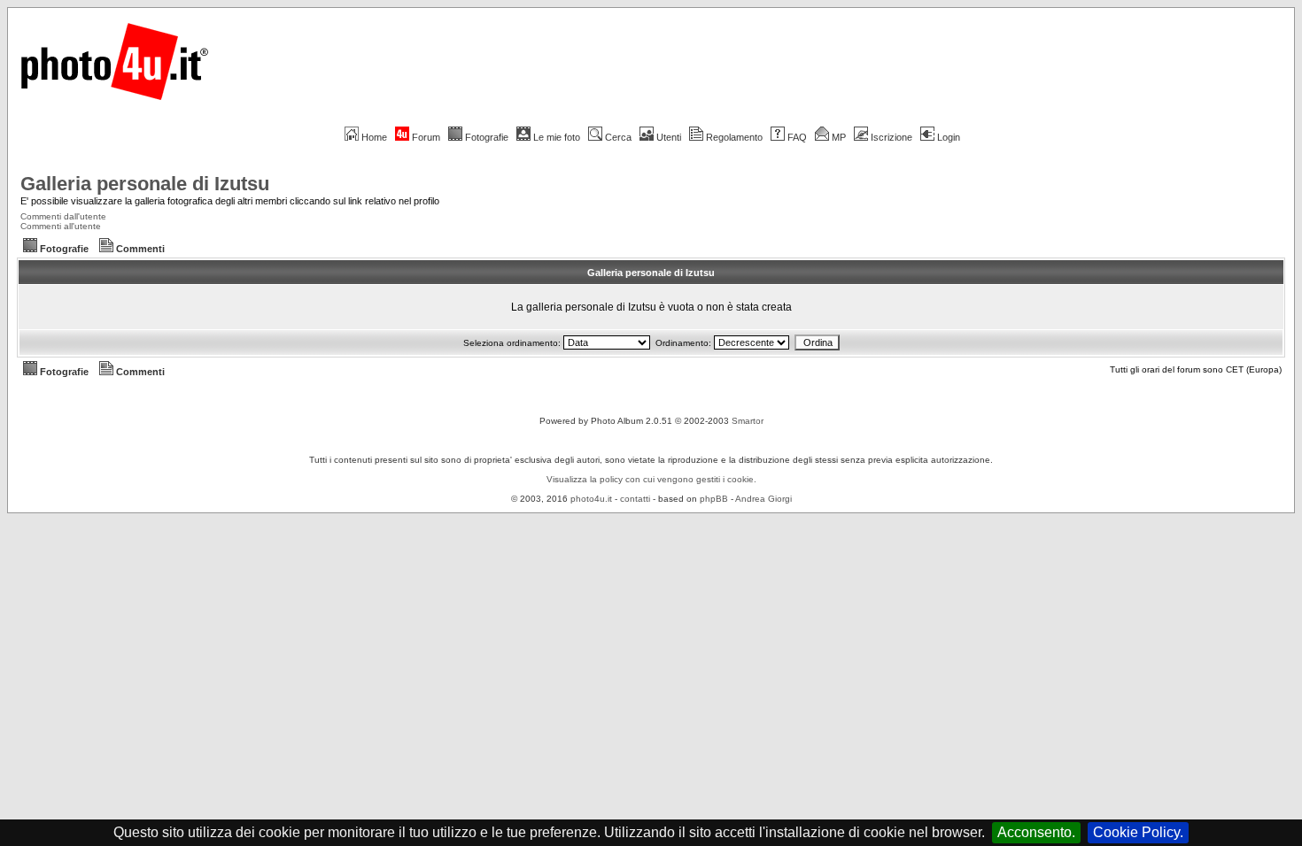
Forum (426, 137)
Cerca (618, 137)
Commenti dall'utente (63, 216)
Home (374, 137)
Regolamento (734, 137)
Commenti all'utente (60, 226)
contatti (635, 499)
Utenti (668, 137)
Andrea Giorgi (763, 499)
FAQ (797, 137)
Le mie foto (556, 137)
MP (839, 137)
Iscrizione (891, 137)
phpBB (714, 499)
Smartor (747, 421)
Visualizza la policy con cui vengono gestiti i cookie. (651, 479)
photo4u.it (591, 499)
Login (948, 137)
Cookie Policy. (1138, 832)
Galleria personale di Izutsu (144, 184)
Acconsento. (1036, 832)
